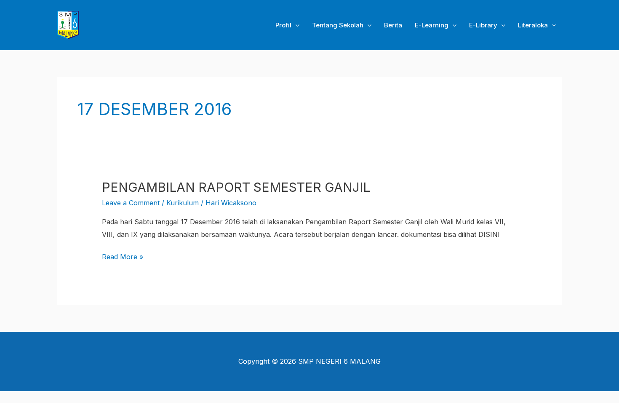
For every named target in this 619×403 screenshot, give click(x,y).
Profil (283, 25)
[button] (295, 25)
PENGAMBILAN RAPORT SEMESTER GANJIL (236, 187)
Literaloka (533, 25)
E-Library (483, 25)
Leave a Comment (131, 203)
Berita (393, 25)
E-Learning (431, 25)
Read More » (122, 256)
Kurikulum (182, 203)
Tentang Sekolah (337, 25)
